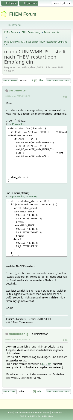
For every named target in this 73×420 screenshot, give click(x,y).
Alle (41, 80)
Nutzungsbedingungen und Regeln (32, 412)
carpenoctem (18, 90)
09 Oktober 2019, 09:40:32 (17, 96)
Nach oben (9, 391)
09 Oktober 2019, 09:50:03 (17, 339)
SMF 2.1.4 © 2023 (28, 416)
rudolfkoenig (18, 334)
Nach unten (10, 80)
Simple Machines (45, 416)
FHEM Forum (22, 14)
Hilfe (10, 412)
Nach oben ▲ (58, 412)
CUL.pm (46, 364)
